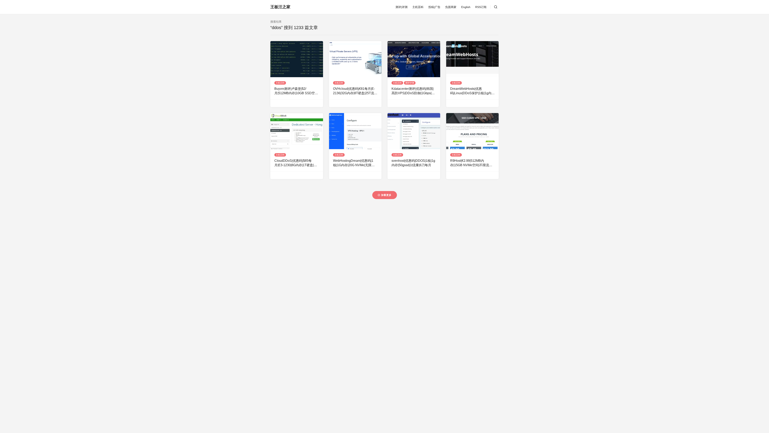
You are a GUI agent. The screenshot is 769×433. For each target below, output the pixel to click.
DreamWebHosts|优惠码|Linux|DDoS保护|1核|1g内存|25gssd (470, 91)
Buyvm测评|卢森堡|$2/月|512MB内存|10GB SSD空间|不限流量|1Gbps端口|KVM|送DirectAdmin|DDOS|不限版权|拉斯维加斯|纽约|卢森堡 (296, 91)
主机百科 (418, 7)
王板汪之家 (280, 7)
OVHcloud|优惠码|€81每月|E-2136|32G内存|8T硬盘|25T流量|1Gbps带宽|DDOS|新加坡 (354, 91)
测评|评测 (402, 7)
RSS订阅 (480, 7)
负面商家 (450, 7)
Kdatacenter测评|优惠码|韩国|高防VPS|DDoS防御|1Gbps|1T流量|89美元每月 (413, 91)
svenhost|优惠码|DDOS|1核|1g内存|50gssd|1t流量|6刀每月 (413, 163)
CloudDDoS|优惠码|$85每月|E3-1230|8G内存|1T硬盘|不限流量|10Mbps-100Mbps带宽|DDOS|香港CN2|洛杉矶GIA (295, 163)
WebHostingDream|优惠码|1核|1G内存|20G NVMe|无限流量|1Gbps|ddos (354, 163)
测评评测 (409, 83)
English (465, 7)
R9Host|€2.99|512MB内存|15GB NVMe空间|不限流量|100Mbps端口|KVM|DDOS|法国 (471, 163)
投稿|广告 (434, 7)
